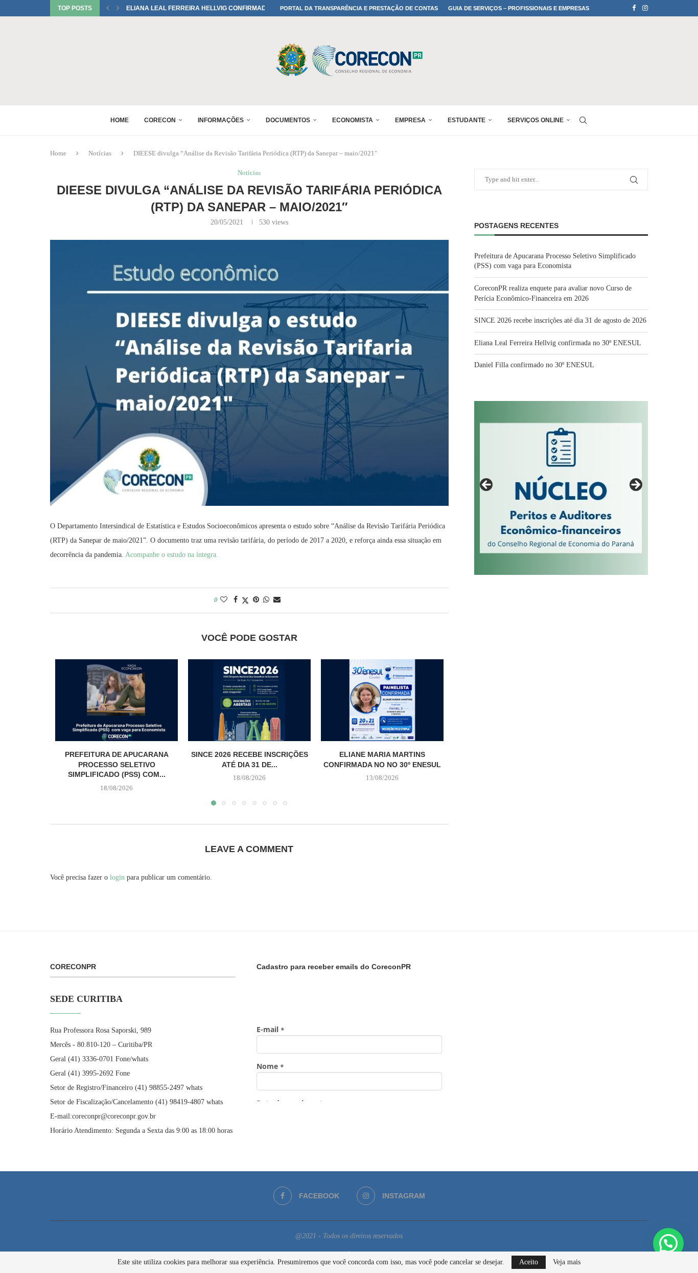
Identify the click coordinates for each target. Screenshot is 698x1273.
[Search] (583, 120)
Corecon (160, 120)
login (117, 877)
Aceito (528, 1262)
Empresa (410, 120)
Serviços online (535, 120)
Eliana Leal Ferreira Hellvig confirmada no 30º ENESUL (222, 8)
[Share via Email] (277, 600)
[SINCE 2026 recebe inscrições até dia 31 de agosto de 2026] (249, 700)
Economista (352, 120)
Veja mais (566, 1262)
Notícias (99, 153)
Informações (221, 120)
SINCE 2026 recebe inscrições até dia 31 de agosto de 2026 (560, 320)
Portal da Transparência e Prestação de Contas (359, 8)
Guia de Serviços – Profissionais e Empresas (518, 8)
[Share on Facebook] (236, 600)
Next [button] (635, 485)
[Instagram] (645, 8)
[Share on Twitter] (245, 600)
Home (119, 120)
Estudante (466, 120)
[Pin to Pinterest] (256, 600)
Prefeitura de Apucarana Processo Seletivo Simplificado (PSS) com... (117, 764)
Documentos (288, 120)
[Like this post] (223, 600)
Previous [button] (487, 485)
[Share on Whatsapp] (266, 600)
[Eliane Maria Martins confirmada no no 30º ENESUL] (382, 700)
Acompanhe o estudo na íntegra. (171, 555)
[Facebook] (634, 8)
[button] (108, 8)
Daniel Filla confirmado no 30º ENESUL (534, 365)
